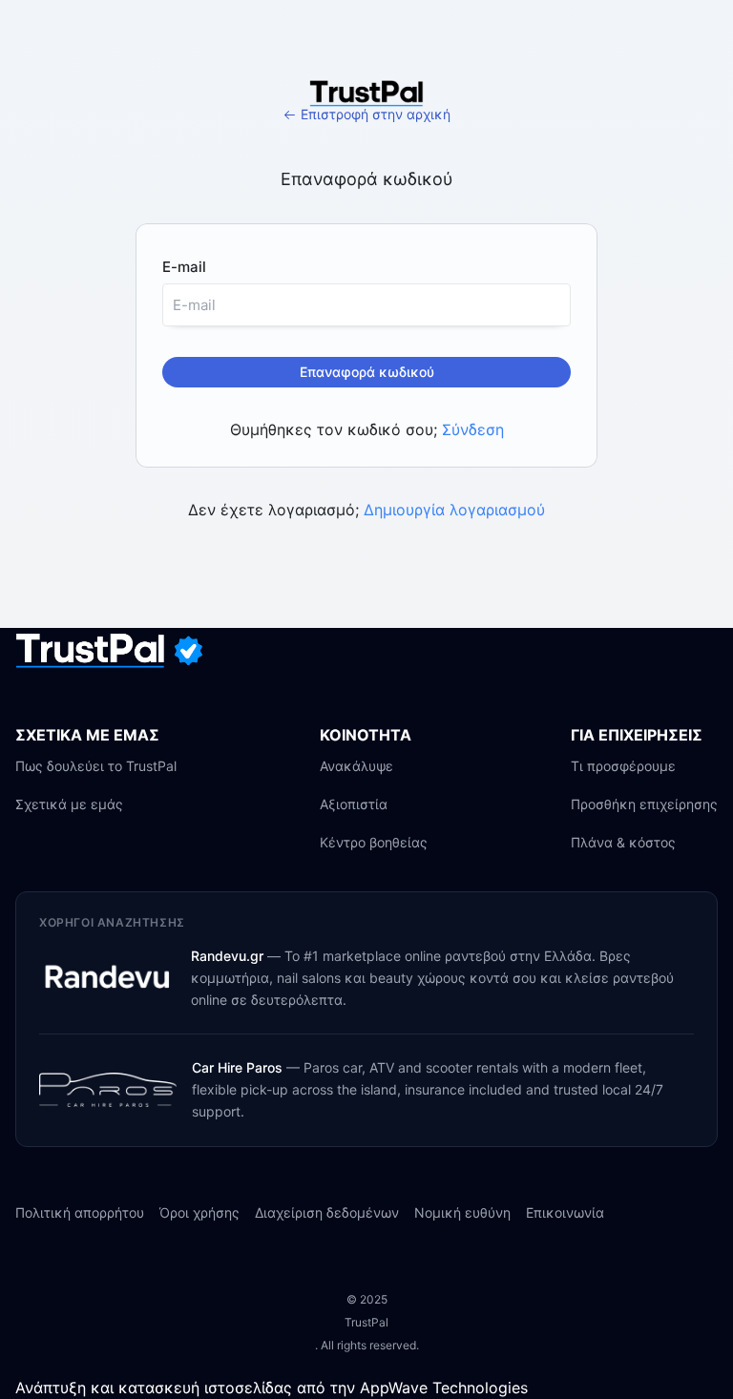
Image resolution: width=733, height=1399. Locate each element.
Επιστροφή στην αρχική (375, 114)
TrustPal (366, 1322)
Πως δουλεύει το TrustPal (96, 766)
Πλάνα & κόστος (623, 842)
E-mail (184, 267)
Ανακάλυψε (356, 766)
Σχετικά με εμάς (69, 804)
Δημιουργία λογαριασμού (454, 509)
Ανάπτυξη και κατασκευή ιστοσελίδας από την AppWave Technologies (271, 1387)
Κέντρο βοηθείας (374, 842)
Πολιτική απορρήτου (79, 1212)
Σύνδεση (473, 429)
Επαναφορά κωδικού (367, 372)
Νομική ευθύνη (462, 1212)
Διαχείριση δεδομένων (327, 1212)
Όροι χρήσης (199, 1212)
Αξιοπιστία (353, 804)
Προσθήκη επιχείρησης (644, 804)
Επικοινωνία (565, 1212)
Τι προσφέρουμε (623, 766)
